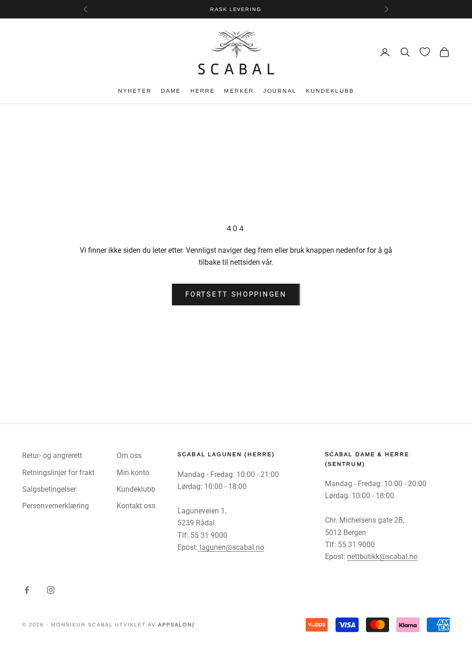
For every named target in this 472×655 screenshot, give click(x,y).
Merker (239, 91)
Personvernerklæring (55, 505)
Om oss (129, 455)
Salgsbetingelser (49, 489)
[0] (425, 52)
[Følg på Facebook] (26, 590)
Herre (202, 91)
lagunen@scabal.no (231, 547)
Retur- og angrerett (52, 455)
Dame (171, 91)
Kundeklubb (330, 91)
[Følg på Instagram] (50, 590)
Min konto (133, 472)
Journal (279, 91)
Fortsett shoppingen (235, 294)
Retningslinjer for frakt (58, 472)
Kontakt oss (136, 505)
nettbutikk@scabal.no (382, 556)
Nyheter (135, 91)
